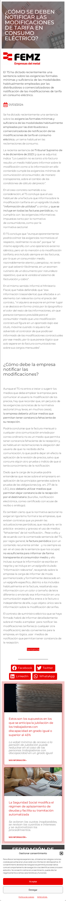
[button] (61, 853)
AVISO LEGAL (42, 897)
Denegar (33, 890)
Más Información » (18, 760)
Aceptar (33, 881)
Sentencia (33, 649)
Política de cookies (26, 897)
